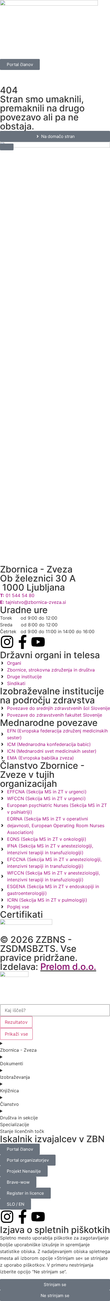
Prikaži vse (16, 1034)
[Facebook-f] (23, 642)
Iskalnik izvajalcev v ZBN (52, 1138)
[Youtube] (38, 642)
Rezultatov (16, 1022)
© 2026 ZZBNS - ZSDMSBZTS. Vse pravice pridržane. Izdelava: (48, 953)
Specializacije (14, 1124)
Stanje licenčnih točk (22, 1131)
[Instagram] (7, 642)
